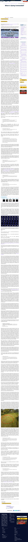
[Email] (19, 510)
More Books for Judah (23, 37)
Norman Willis (7, 17)
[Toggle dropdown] (7, 1)
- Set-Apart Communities (23, 61)
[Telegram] (17, 510)
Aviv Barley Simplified (12, 63)
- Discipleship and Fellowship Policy (18, 539)
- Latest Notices (3, 535)
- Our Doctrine (3, 529)
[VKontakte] (18, 510)
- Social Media (15, 537)
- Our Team (3, 530)
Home (4, 3)
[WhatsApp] (16, 510)
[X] (14, 510)
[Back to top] (26, 540)
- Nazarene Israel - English (11, 514)
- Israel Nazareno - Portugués (12, 516)
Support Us (25, 1)
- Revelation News (4, 537)
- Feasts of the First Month (23, 49)
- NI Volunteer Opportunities (17, 538)
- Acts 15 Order (23, 58)
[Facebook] (13, 510)
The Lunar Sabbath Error (6, 170)
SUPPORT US (22, 523)
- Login (15, 535)
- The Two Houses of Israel (23, 74)
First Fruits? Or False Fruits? (23, 27)
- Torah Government (23, 57)
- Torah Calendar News (4, 536)
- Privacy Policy (3, 532)
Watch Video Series (4, 21)
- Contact (15, 536)
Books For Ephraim (8, 3)
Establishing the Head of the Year (13, 3)
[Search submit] (27, 0)
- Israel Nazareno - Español (11, 515)
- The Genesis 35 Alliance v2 (23, 75)
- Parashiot (15, 529)
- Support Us (15, 540)
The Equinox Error (11, 112)
